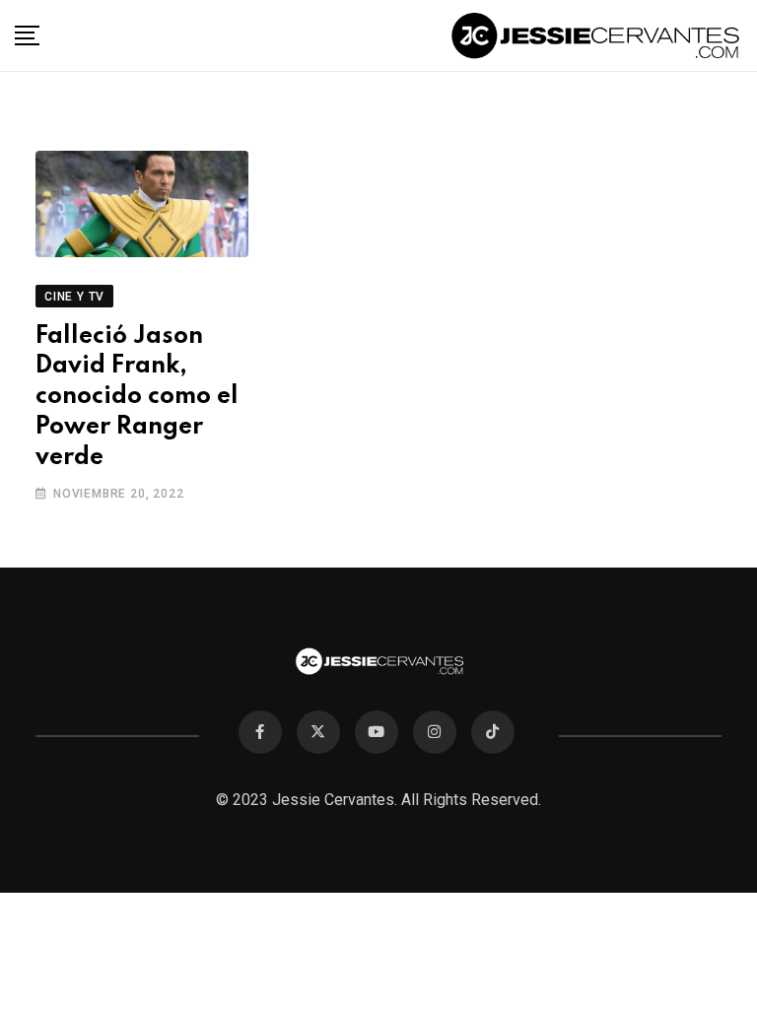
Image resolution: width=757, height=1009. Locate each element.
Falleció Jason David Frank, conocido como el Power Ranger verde (137, 397)
